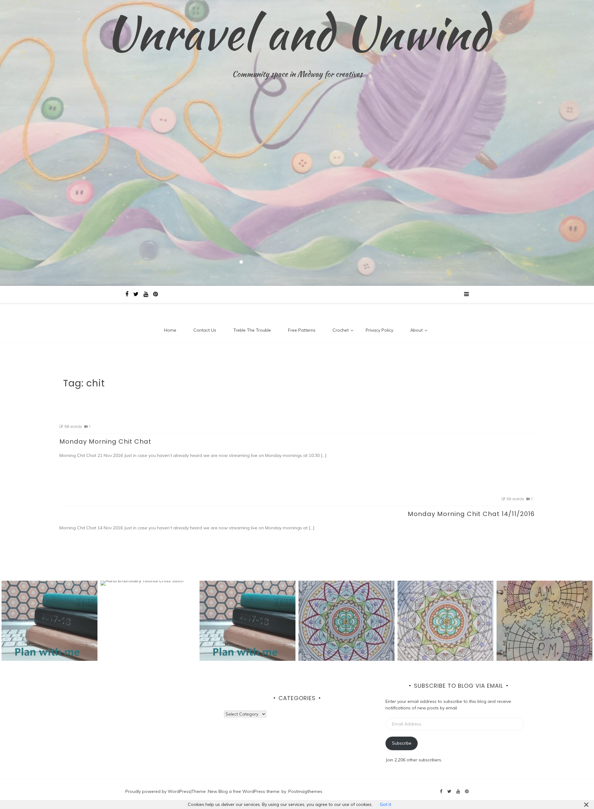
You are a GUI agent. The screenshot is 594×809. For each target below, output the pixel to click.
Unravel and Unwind (297, 32)
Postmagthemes (305, 791)
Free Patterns (302, 330)
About (416, 330)
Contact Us (204, 330)
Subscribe (401, 743)
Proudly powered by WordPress (158, 791)
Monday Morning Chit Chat (105, 441)
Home (170, 330)
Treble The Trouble (252, 330)
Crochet (341, 330)
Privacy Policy (379, 330)
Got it (385, 804)
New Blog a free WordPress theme (243, 791)
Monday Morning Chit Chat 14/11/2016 (471, 514)
